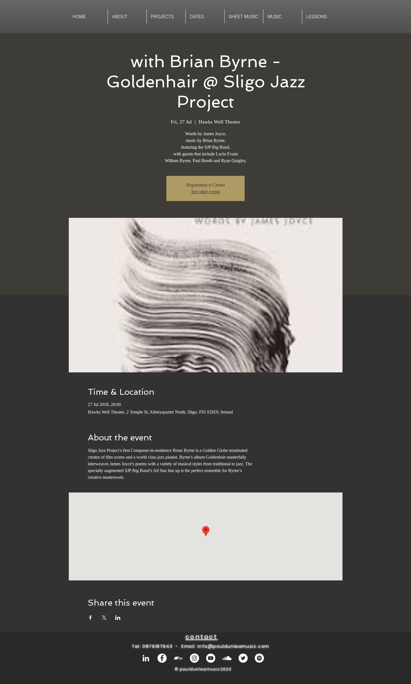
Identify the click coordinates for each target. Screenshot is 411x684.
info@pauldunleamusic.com (233, 646)
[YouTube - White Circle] (210, 658)
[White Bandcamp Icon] (178, 658)
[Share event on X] (104, 617)
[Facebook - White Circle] (162, 658)
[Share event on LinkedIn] (118, 617)
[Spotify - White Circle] (259, 658)
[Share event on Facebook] (90, 617)
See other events (205, 191)
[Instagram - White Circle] (194, 658)
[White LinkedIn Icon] (145, 658)
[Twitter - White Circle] (243, 658)
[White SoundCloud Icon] (227, 658)
